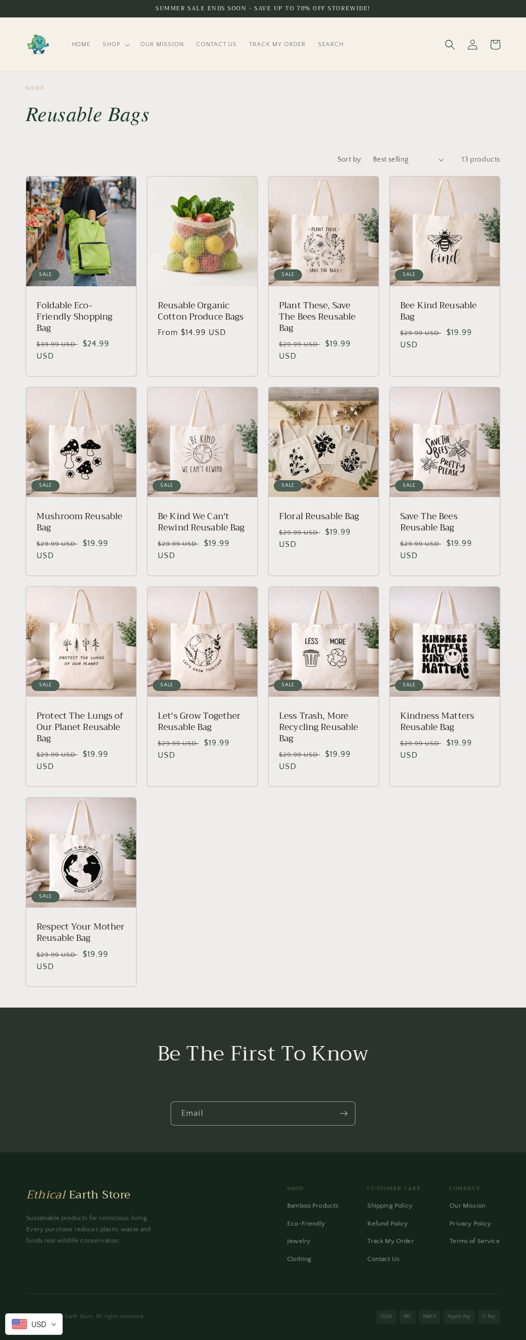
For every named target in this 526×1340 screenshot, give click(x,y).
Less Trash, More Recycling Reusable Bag (318, 727)
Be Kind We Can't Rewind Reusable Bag (201, 522)
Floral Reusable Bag (319, 516)
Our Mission (467, 1205)
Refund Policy (387, 1223)
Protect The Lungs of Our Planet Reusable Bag (80, 727)
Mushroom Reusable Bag (79, 522)
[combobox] (34, 1324)
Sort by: (350, 159)
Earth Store (78, 1195)
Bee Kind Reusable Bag (438, 311)
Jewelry (298, 1241)
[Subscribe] (343, 1113)
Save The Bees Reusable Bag (429, 522)
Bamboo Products (313, 1205)
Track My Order (390, 1241)
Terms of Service (474, 1241)
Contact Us (383, 1259)
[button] (115, 44)
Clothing (299, 1259)
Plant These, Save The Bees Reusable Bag (317, 317)
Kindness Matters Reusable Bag (437, 722)
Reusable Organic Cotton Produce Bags (200, 311)
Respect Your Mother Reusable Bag (80, 932)
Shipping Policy (389, 1205)
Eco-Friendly (306, 1223)
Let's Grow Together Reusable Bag (199, 722)
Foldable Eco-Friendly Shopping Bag (74, 317)
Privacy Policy (470, 1223)
